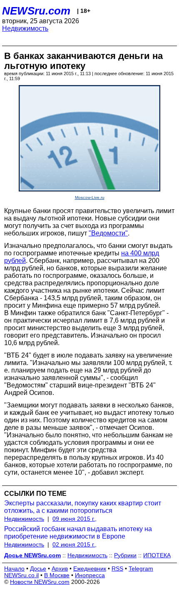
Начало (14, 568)
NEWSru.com (36, 11)
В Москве (57, 575)
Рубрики (125, 555)
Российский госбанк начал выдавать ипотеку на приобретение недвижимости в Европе (78, 532)
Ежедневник (89, 568)
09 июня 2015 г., (74, 518)
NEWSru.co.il (21, 575)
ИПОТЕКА (157, 555)
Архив (60, 568)
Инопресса (90, 575)
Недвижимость (25, 28)
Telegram (141, 568)
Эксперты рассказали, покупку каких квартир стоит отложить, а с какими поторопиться (82, 507)
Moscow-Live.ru (89, 197)
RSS (117, 568)
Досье (38, 568)
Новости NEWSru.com (40, 581)
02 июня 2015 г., (74, 544)
